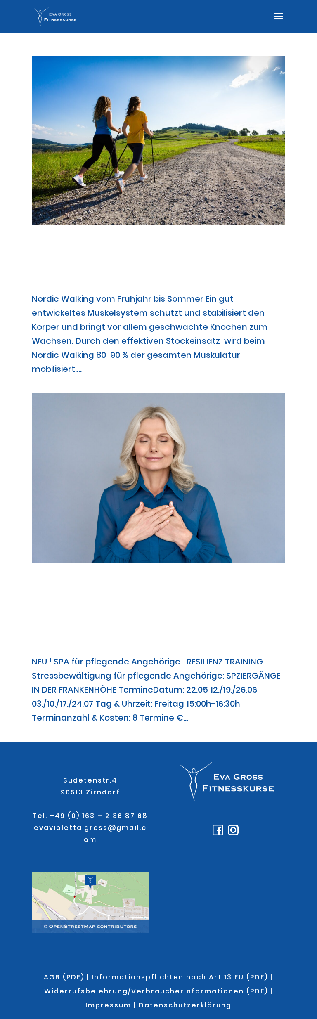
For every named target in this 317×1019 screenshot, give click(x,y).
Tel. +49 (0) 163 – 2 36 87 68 (90, 815)
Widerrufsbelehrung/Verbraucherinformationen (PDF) (156, 991)
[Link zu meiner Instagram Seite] (234, 833)
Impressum (108, 1005)
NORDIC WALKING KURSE (157, 262)
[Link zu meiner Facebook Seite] (219, 833)
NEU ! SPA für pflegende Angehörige (127, 612)
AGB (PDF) (64, 977)
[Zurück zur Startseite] (226, 799)
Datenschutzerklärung (185, 1005)
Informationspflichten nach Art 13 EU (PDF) (180, 977)
